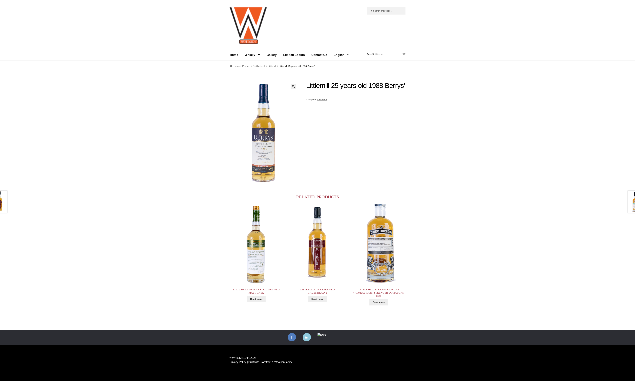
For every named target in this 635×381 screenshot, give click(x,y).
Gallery (272, 55)
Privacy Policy (238, 362)
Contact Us (319, 55)
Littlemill (272, 66)
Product (246, 66)
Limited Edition (294, 55)
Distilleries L (259, 66)
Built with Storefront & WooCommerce (270, 362)
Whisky (250, 55)
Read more (256, 299)
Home (234, 55)
